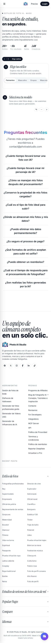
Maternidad (7, 520)
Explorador (31, 489)
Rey (3, 489)
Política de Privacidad (37, 432)
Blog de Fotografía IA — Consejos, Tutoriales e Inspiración (38, 398)
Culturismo (31, 561)
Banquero (31, 509)
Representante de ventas (12, 509)
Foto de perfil (32, 581)
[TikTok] (34, 365)
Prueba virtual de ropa (11, 556)
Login (44, 4)
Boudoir (5, 525)
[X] (10, 365)
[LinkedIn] (28, 365)
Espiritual (6, 545)
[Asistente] (44, 636)
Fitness (5, 535)
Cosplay (5, 566)
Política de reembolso (37, 444)
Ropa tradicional (9, 571)
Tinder (30, 520)
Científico (31, 504)
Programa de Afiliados (37, 390)
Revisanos (32, 410)
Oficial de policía (9, 504)
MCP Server (33, 423)
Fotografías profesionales (13, 483)
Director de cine (34, 483)
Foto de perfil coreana (36, 571)
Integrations (33, 419)
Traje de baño (32, 525)
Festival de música (35, 550)
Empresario (7, 499)
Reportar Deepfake (36, 449)
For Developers (34, 414)
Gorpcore (6, 514)
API (29, 428)
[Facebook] (22, 365)
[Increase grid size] (46, 109)
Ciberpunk (31, 556)
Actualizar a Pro (35, 453)
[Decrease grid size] (41, 109)
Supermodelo (8, 494)
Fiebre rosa (32, 566)
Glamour (5, 530)
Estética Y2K (32, 514)
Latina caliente (8, 561)
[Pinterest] (4, 365)
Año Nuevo (32, 576)
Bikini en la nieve (34, 545)
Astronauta (31, 494)
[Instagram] (16, 365)
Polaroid (30, 530)
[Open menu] (4, 4)
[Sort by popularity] (36, 109)
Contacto (32, 406)
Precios (34, 4)
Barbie (5, 576)
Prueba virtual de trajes (36, 540)
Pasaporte (6, 550)
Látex (29, 535)
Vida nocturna (8, 540)
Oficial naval (32, 499)
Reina (4, 581)
